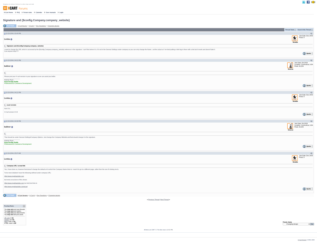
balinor (7, 66)
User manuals (51, 12)
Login (61, 12)
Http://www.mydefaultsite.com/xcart (15, 187)
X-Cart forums (22, 26)
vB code (7, 218)
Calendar (39, 12)
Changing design (53, 26)
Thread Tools (289, 30)
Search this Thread (304, 30)
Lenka (7, 39)
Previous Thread (153, 199)
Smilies (6, 220)
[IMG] (6, 221)
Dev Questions (41, 26)
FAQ (18, 12)
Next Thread (164, 199)
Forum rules (27, 12)
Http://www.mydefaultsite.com (14, 176)
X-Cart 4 (31, 26)
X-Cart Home (8, 12)
